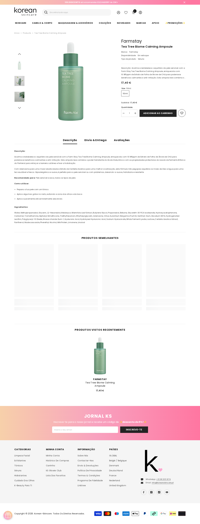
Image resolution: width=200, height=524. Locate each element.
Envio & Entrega (95, 140)
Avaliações (122, 140)
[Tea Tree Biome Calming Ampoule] (100, 355)
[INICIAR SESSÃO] (118, 12)
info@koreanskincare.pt (163, 482)
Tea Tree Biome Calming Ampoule (100, 384)
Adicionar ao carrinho (158, 113)
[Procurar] (76, 12)
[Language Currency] (140, 12)
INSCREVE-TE (134, 429)
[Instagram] (151, 492)
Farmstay (131, 41)
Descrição (70, 140)
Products (27, 33)
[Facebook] (143, 492)
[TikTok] (159, 492)
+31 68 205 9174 (163, 479)
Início (16, 33)
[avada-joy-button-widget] (8, 515)
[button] (19, 54)
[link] (34, 303)
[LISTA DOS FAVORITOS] (126, 12)
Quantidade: (127, 107)
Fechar (184, 2)
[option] (71, 81)
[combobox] (79, 12)
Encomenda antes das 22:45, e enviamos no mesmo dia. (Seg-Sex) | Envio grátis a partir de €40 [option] (100, 2)
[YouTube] (167, 492)
